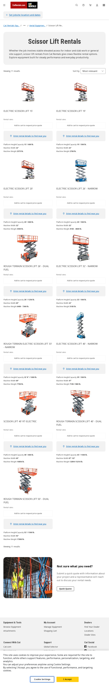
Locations (89, 630)
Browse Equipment (12, 626)
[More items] (24, 25)
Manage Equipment (53, 626)
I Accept (67, 679)
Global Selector (51, 646)
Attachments (9, 630)
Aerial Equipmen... (37, 25)
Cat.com (7, 646)
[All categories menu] (4, 5)
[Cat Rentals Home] (24, 5)
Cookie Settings (42, 679)
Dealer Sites (90, 634)
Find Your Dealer (91, 626)
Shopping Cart (50, 630)
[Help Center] (83, 5)
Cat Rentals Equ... (11, 25)
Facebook (92, 646)
